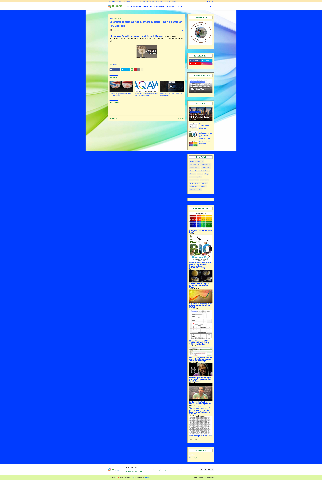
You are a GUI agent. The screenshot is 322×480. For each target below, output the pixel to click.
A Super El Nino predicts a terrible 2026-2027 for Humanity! (121, 94)
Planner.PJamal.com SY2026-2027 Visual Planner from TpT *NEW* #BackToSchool (200, 87)
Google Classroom (128, 1)
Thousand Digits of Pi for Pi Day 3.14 (200, 436)
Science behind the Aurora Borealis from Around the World (171, 94)
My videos (199, 177)
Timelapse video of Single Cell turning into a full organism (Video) (199, 285)
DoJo (135, 1)
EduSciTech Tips (206, 164)
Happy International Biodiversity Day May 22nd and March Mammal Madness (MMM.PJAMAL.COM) (205, 135)
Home (109, 1)
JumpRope (119, 1)
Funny (206, 174)
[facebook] (207, 1)
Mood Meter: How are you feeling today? (205, 142)
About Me (174, 1)
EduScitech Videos (194, 167)
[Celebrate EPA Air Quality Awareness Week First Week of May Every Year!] (146, 86)
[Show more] (142, 69)
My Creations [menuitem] (171, 6)
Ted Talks (192, 189)
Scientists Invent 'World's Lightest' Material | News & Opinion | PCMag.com (136, 36)
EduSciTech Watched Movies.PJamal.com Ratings (199, 116)
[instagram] (212, 469)
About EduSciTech (209, 477)
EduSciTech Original (195, 164)
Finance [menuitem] (180, 6)
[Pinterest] (135, 69)
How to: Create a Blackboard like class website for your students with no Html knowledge (200, 359)
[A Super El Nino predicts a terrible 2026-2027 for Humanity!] (121, 86)
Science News (117, 18)
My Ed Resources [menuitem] (159, 6)
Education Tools (194, 170)
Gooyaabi (146, 477)
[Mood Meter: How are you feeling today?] (193, 143)
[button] (210, 6)
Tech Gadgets (193, 186)
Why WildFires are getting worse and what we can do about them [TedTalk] (200, 305)
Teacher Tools (203, 183)
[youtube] (212, 1)
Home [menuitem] (127, 6)
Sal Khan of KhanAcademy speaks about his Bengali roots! (200, 403)
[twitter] (209, 1)
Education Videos (204, 170)
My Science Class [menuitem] (136, 6)
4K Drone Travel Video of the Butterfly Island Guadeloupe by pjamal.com (199, 412)
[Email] (138, 69)
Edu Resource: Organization (196, 161)
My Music (152, 1)
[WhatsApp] (132, 69)
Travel (199, 189)
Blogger (134, 477)
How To (192, 177)
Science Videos (194, 183)
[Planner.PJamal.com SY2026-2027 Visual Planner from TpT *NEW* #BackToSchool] (193, 125)
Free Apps (192, 174)
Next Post (180, 118)
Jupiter (113, 1)
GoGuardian (145, 1)
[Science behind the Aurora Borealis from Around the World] (172, 86)
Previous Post (114, 118)
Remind (139, 1)
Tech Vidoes (202, 186)
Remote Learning (194, 180)
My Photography (160, 1)
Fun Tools (200, 174)
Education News (206, 167)
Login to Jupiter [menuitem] (147, 6)
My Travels (167, 1)
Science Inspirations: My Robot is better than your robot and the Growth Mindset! (200, 379)
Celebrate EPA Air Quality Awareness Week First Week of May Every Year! (146, 94)
